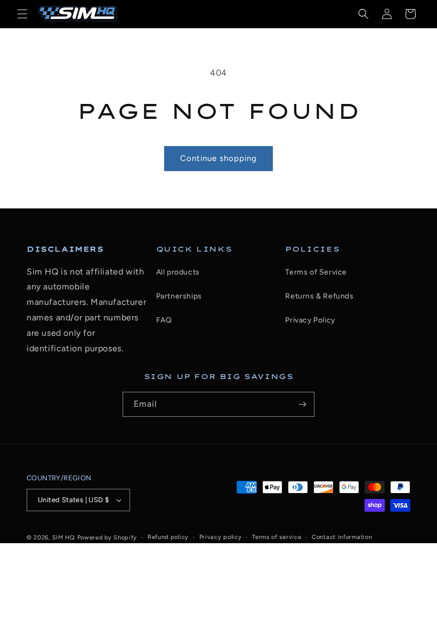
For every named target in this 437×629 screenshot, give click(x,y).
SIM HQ (63, 537)
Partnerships (179, 296)
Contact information (342, 537)
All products (178, 272)
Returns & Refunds (319, 296)
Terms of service (276, 537)
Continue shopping (218, 158)
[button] (22, 14)
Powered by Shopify (107, 537)
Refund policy (168, 537)
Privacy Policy (310, 320)
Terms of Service (316, 272)
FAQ (164, 320)
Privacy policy (220, 537)
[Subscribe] (302, 404)
